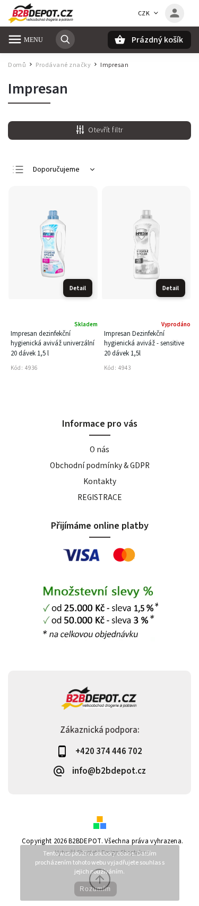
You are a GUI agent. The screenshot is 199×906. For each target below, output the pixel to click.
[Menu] (15, 39)
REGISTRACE (99, 497)
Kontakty (99, 481)
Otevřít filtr (105, 130)
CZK (144, 13)
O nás (99, 449)
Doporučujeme (56, 169)
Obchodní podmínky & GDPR (100, 465)
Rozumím (95, 889)
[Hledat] (65, 39)
